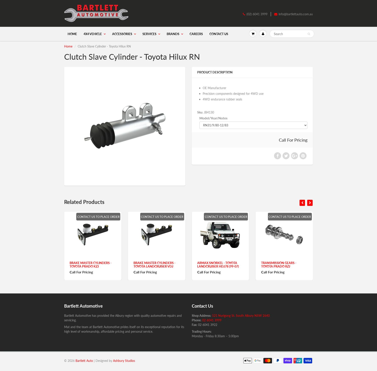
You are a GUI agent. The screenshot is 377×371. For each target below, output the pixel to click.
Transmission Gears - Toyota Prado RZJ (220, 264)
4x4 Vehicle (93, 34)
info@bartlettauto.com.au (296, 14)
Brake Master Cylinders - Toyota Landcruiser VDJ (96, 264)
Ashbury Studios (124, 361)
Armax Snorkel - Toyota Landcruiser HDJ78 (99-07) (159, 264)
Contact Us (218, 34)
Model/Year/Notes (213, 118)
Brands (173, 34)
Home (72, 34)
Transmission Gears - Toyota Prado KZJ (284, 264)
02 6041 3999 (211, 320)
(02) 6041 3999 (257, 14)
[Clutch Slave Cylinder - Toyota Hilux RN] (125, 125)
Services (149, 34)
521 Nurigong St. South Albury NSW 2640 (241, 315)
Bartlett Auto (84, 361)
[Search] (308, 33)
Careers (196, 34)
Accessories (122, 34)
